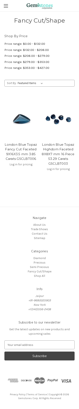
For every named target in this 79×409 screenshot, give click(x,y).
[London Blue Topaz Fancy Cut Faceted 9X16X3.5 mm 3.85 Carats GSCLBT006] (21, 118)
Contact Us (39, 233)
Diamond (39, 258)
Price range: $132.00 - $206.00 (26, 50)
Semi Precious (39, 267)
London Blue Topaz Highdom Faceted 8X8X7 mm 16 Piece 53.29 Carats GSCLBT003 (58, 154)
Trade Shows (39, 229)
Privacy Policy (17, 394)
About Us (39, 225)
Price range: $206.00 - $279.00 (27, 56)
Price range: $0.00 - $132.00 (24, 44)
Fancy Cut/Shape (39, 271)
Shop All (39, 276)
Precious (39, 262)
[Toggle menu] (6, 6)
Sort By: (11, 83)
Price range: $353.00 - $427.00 (26, 68)
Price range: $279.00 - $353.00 (26, 62)
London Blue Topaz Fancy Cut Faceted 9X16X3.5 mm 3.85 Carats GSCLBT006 (21, 152)
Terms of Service (37, 394)
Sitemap (39, 238)
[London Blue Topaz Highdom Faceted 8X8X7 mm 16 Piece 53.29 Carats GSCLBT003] (58, 118)
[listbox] (31, 83)
